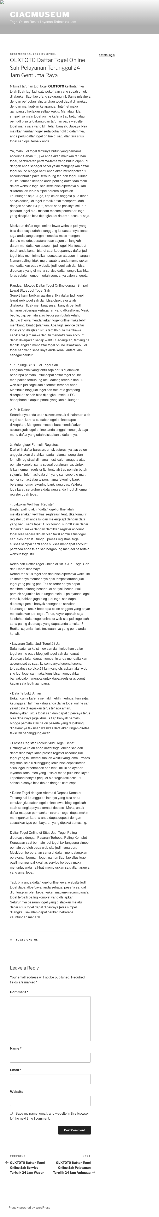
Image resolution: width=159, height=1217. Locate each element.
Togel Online (27, 939)
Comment (19, 992)
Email (15, 1070)
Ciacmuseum (40, 14)
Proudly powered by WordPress (29, 1207)
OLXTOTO (56, 86)
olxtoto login (107, 55)
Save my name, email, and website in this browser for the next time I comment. (49, 1116)
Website (16, 1092)
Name (16, 1048)
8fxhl (51, 54)
